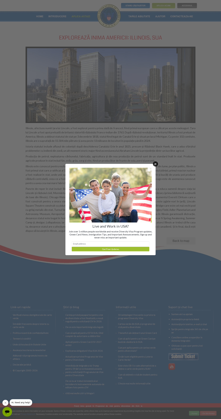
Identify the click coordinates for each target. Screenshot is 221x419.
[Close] (155, 164)
